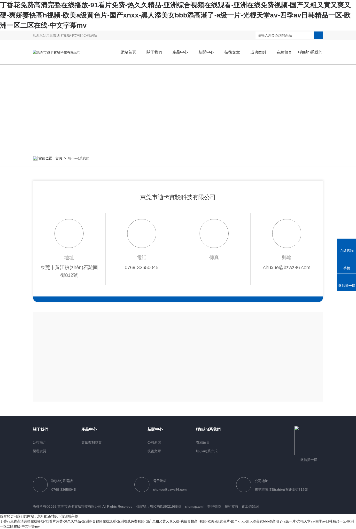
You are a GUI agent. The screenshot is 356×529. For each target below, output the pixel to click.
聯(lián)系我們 (310, 52)
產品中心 (180, 52)
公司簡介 (39, 442)
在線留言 (284, 52)
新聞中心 (206, 52)
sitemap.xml (194, 506)
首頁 (58, 158)
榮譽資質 (39, 451)
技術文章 (232, 52)
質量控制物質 (91, 442)
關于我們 (154, 52)
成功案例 (258, 52)
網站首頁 (128, 52)
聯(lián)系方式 (206, 451)
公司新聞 (154, 442)
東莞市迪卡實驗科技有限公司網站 (71, 35)
